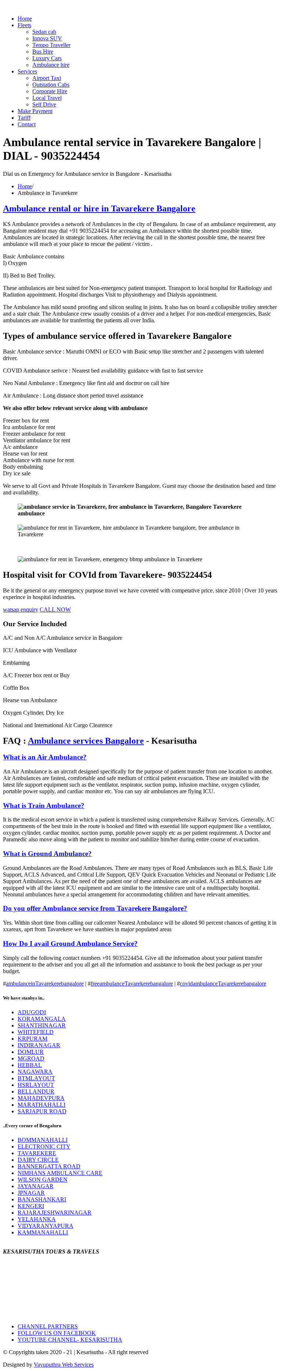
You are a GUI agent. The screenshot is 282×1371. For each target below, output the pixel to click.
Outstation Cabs (50, 84)
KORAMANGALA (42, 1019)
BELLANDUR (36, 1091)
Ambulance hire (50, 65)
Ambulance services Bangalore (86, 741)
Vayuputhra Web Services (64, 1364)
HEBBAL (30, 1065)
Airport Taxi (46, 78)
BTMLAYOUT (36, 1078)
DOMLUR (31, 1052)
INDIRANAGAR (39, 1045)
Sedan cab (44, 32)
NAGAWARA (35, 1072)
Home (25, 18)
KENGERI (31, 1206)
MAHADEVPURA (41, 1098)
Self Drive (44, 104)
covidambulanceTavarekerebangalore (223, 983)
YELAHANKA (37, 1219)
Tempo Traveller (51, 45)
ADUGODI (32, 1012)
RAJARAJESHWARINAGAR (54, 1212)
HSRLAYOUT (36, 1085)
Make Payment (35, 111)
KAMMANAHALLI (43, 1232)
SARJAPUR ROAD (42, 1111)
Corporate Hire (49, 91)
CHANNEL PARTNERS (48, 1326)
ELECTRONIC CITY (44, 1146)
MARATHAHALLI (41, 1105)
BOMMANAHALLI (43, 1140)
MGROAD (31, 1058)
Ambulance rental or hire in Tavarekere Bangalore (99, 208)
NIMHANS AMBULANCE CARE (60, 1173)
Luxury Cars (47, 58)
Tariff (24, 118)
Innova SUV (47, 38)
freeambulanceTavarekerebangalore (132, 983)
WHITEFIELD (36, 1032)
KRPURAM (32, 1038)
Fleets (24, 25)
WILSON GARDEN (43, 1179)
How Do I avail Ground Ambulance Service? (70, 943)
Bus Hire (42, 51)
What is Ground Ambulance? (47, 853)
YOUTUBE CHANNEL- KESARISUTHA (70, 1339)
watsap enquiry (20, 609)
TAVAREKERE (37, 1153)
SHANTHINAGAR (42, 1025)
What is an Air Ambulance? (45, 757)
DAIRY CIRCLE (38, 1160)
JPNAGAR (31, 1193)
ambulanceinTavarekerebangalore (45, 983)
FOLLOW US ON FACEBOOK (57, 1333)
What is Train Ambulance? (43, 805)
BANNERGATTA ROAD (49, 1166)
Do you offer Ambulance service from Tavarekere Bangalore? (95, 908)
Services (27, 71)
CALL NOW (55, 609)
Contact (27, 124)
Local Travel (47, 98)
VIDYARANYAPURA (45, 1226)
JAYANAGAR (36, 1186)
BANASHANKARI (42, 1199)
